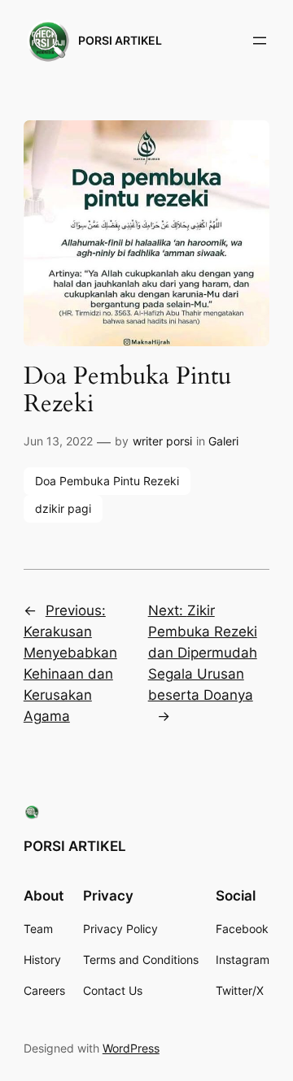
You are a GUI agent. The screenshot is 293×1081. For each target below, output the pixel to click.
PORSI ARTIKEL (120, 40)
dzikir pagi (63, 508)
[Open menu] (259, 40)
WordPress (131, 1048)
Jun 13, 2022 (58, 441)
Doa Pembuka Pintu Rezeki (107, 481)
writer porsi (162, 441)
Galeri (223, 441)
